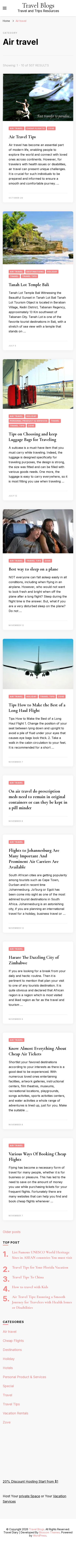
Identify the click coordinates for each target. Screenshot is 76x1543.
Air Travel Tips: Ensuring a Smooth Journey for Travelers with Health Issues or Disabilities (42, 1302)
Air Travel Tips (22, 137)
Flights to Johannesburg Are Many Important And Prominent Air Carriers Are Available (34, 859)
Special (8, 1386)
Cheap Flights (36, 128)
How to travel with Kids (30, 1287)
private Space (29, 1496)
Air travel (16, 128)
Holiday (52, 272)
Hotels (8, 1368)
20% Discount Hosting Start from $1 (30, 1481)
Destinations (35, 272)
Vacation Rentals (15, 1413)
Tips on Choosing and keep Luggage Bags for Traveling (33, 436)
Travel (14, 276)
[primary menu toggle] (4, 8)
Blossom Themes (49, 1532)
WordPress (39, 1535)
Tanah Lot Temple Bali (29, 284)
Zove (51, 128)
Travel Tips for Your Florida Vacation (40, 1267)
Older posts (11, 1232)
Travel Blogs (38, 5)
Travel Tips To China (28, 1277)
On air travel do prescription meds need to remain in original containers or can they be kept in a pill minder (38, 800)
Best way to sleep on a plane (33, 569)
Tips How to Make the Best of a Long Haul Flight (37, 707)
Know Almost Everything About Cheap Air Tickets (37, 1051)
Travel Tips (29, 276)
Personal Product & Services (28, 421)
